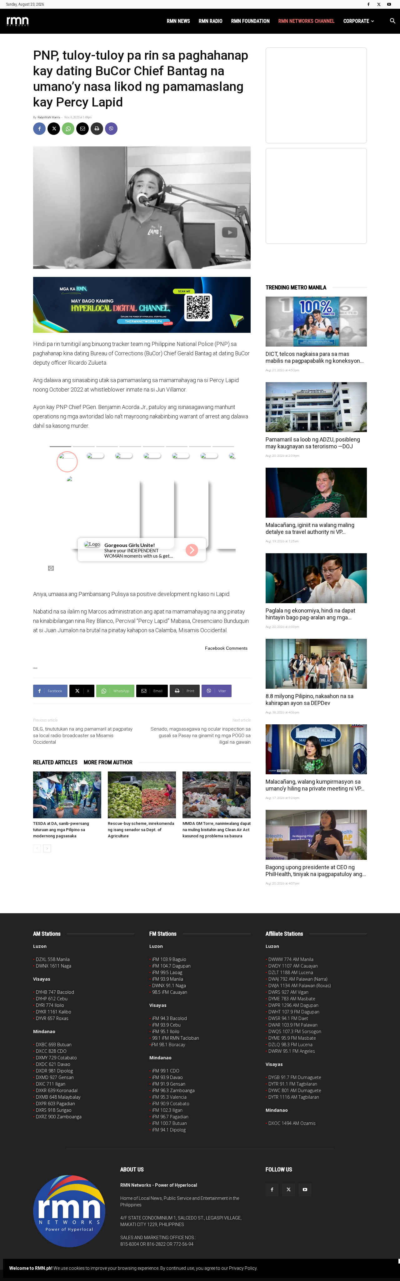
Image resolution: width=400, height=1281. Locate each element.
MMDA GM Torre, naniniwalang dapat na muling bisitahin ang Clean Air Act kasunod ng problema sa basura (216, 829)
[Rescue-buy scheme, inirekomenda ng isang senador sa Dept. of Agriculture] (142, 794)
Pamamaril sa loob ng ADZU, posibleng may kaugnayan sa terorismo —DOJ (313, 443)
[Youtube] (389, 4)
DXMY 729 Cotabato (56, 1058)
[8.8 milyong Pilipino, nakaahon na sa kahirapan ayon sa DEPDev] (316, 664)
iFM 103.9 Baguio (169, 959)
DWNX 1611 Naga (53, 966)
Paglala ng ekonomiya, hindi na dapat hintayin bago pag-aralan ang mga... (310, 614)
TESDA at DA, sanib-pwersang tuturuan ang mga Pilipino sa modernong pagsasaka (61, 829)
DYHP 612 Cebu (52, 999)
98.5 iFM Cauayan (169, 992)
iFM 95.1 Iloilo (165, 1031)
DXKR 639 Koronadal (57, 1090)
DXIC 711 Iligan (50, 1084)
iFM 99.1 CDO (165, 1071)
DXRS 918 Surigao (54, 1110)
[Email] (82, 128)
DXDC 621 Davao (53, 1064)
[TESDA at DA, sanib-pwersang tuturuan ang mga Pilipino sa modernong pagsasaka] (67, 794)
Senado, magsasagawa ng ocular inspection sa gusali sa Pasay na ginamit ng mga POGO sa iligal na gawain (201, 735)
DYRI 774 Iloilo (50, 1005)
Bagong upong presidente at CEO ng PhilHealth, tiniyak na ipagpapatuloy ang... (316, 870)
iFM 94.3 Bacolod (169, 1018)
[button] (392, 22)
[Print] (97, 128)
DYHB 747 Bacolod (55, 992)
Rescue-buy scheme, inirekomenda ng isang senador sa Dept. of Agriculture (141, 829)
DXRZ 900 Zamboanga (59, 1117)
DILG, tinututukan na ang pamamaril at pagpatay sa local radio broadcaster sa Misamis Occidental (82, 735)
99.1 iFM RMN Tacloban (175, 1038)
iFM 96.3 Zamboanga (173, 1090)
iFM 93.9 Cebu (166, 1025)
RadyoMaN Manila (49, 117)
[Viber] (111, 128)
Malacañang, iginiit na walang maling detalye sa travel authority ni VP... (310, 528)
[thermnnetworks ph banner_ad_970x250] (142, 305)
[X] (378, 4)
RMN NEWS (178, 21)
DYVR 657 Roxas (52, 1018)
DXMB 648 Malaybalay (58, 1097)
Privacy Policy (243, 1268)
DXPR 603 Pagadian (55, 1103)
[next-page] (47, 848)
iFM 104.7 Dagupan (171, 966)
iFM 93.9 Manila (167, 979)
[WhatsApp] (68, 128)
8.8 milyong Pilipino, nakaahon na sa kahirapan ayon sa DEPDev (309, 699)
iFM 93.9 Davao (167, 1077)
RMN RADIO (210, 21)
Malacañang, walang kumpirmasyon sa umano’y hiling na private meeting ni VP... (315, 785)
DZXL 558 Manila (53, 959)
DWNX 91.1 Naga (169, 985)
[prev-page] (37, 848)
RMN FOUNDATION (250, 21)
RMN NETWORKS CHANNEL (306, 21)
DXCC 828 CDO (51, 1051)
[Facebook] (368, 4)
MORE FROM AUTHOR (108, 762)
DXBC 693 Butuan (54, 1044)
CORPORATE (356, 21)
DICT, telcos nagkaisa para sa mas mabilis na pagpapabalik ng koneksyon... (315, 357)
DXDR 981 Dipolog (54, 1071)
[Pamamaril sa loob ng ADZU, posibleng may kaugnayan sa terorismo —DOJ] (316, 407)
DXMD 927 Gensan (55, 1077)
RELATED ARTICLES (55, 762)
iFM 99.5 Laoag (167, 972)
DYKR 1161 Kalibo (53, 1012)
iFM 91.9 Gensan (168, 1084)
